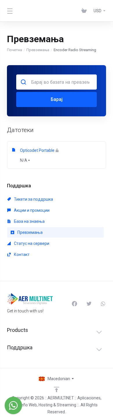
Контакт (21, 254)
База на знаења (29, 221)
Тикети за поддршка (33, 199)
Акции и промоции (31, 210)
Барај (57, 99)
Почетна (14, 50)
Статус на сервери (31, 243)
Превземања (37, 50)
